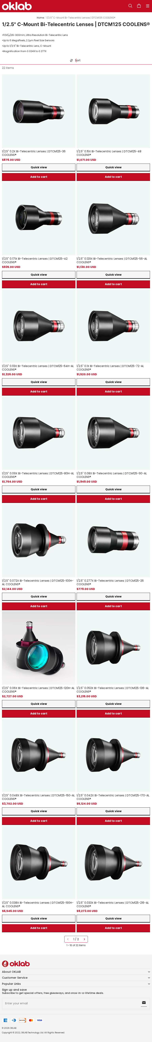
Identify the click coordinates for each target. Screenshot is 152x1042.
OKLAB (13, 1028)
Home (40, 17)
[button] (147, 6)
